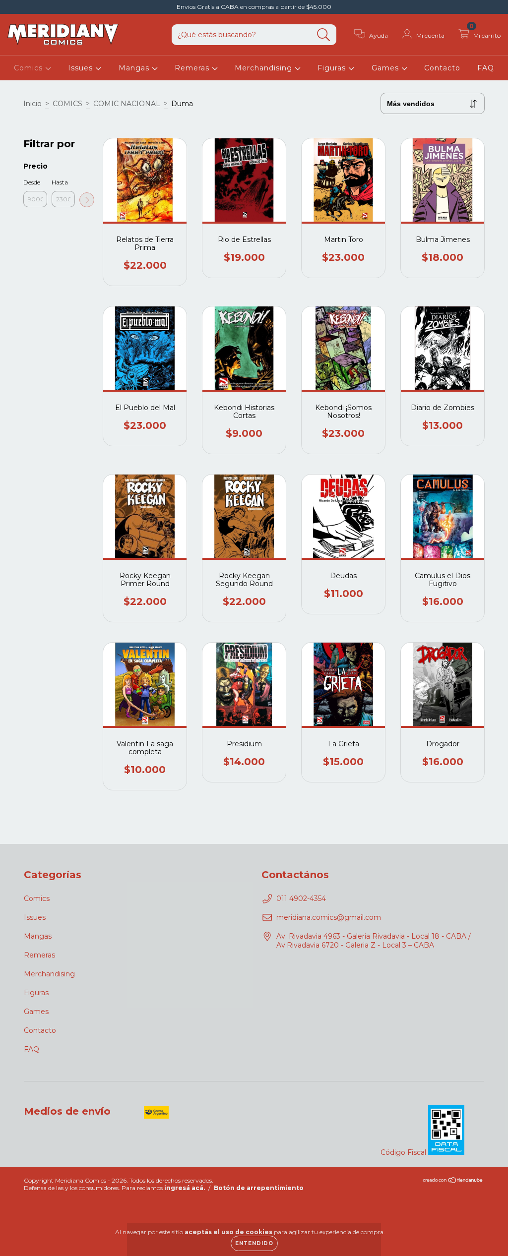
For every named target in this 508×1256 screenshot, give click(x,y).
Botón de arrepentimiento (259, 1188)
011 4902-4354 (301, 898)
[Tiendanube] (453, 1181)
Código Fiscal (404, 1152)
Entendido (254, 1243)
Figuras (333, 67)
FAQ (485, 67)
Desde (31, 182)
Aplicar (86, 199)
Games (386, 67)
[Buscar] (323, 35)
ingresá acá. (184, 1188)
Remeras (193, 67)
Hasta (60, 182)
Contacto (442, 67)
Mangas (135, 67)
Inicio (32, 103)
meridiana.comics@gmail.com (328, 917)
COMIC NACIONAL (126, 103)
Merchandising (265, 67)
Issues (81, 67)
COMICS (67, 103)
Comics (29, 67)
